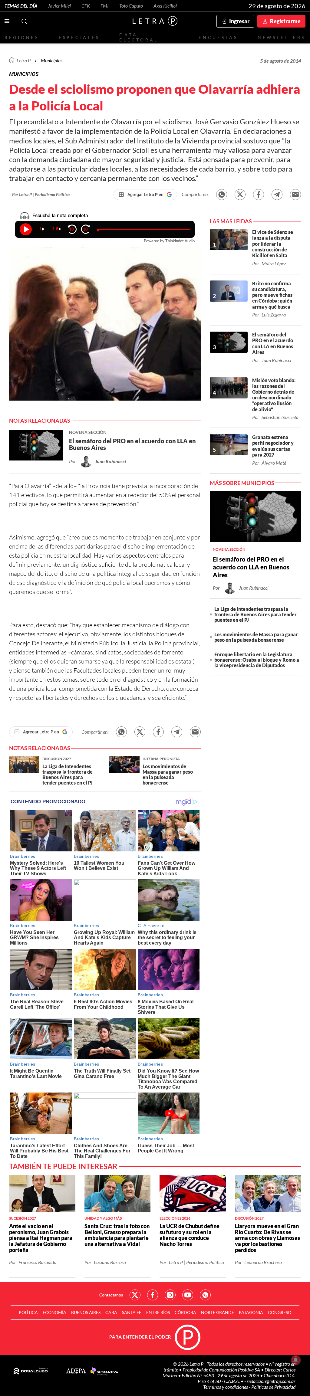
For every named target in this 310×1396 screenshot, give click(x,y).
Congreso (279, 1312)
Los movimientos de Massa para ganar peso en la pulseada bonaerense (256, 637)
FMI (105, 5)
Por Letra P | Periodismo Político (41, 194)
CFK (85, 5)
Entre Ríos (158, 1312)
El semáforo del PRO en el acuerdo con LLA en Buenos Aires (251, 566)
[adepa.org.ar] (76, 1371)
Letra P (24, 60)
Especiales (79, 37)
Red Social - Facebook (152, 1295)
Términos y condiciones (226, 1387)
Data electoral (138, 37)
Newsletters (281, 37)
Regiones (22, 37)
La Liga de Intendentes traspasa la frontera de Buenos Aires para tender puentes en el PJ (255, 614)
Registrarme (285, 21)
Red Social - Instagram (170, 1295)
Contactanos (111, 1294)
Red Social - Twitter (135, 1295)
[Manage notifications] (296, 1360)
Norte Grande (217, 1312)
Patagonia (251, 1312)
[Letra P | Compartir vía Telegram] (277, 194)
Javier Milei (59, 5)
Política (28, 1312)
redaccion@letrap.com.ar (271, 1381)
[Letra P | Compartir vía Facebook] (258, 194)
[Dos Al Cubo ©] (31, 1371)
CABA (111, 1312)
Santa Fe (131, 1312)
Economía (54, 1312)
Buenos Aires (86, 1312)
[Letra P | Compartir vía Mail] (295, 194)
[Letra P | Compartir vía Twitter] (240, 194)
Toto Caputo (131, 5)
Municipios (51, 60)
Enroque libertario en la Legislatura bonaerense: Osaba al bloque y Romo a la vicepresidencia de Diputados (256, 659)
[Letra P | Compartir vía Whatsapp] (221, 194)
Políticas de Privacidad (273, 1387)
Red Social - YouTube (188, 1295)
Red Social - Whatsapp (205, 1295)
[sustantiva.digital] (104, 1371)
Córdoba (185, 1312)
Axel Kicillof (165, 5)
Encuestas (218, 37)
